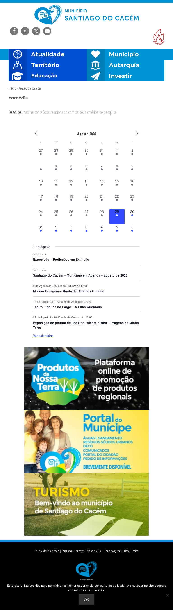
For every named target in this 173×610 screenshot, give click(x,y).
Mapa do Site (94, 551)
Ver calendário (43, 335)
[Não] (167, 595)
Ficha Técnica (131, 551)
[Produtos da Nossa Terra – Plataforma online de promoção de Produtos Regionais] (86, 408)
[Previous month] (36, 133)
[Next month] (137, 133)
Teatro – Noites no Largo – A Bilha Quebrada (67, 307)
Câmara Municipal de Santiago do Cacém (86, 15)
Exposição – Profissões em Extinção (61, 259)
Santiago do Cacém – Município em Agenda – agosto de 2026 (80, 275)
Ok (86, 599)
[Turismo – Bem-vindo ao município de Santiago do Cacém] (86, 534)
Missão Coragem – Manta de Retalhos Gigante (68, 291)
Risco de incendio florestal (158, 37)
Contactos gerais (112, 551)
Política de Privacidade (47, 551)
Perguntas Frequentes (73, 551)
